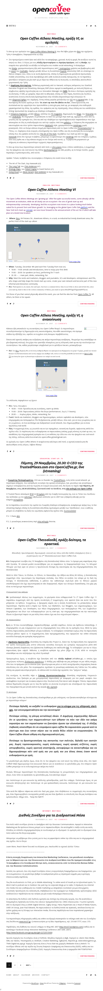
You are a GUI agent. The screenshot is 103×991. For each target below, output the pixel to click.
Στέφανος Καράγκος (19, 114)
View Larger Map (74, 261)
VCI (71, 99)
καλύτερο (28, 497)
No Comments (61, 819)
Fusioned (77, 983)
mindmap (70, 137)
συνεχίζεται (18, 499)
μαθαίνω (67, 122)
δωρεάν (63, 71)
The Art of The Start (48, 134)
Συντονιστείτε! (70, 511)
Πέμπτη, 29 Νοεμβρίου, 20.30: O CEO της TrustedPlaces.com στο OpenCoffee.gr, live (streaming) (51, 467)
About (16, 975)
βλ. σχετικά (52, 687)
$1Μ (32, 494)
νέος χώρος (57, 147)
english (46, 185)
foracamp (90, 114)
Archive (36, 975)
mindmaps (77, 125)
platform (84, 207)
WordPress (35, 983)
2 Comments (61, 548)
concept (29, 210)
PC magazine (56, 114)
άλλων (37, 114)
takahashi (49, 125)
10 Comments (61, 47)
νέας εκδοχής (42, 521)
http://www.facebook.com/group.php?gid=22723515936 (29, 932)
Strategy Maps (15, 169)
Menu (12, 26)
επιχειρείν (45, 458)
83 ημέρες (41, 494)
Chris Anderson (30, 166)
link (67, 647)
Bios (79, 51)
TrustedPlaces (59, 480)
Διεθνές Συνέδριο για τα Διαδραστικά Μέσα (51, 815)
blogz (79, 114)
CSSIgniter (62, 983)
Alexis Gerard (28, 172)
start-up (55, 458)
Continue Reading (87, 178)
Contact (45, 975)
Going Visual (14, 172)
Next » (28, 965)
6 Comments (61, 475)
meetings (51, 34)
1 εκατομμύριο (64, 68)
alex (18, 516)
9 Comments (61, 194)
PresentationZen (84, 128)
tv (62, 458)
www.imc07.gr (25, 921)
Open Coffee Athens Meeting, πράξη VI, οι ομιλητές (51, 40)
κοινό (13, 71)
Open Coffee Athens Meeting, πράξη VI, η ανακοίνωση (51, 317)
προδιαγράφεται (50, 150)
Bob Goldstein (40, 172)
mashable (24, 71)
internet (46, 811)
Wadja (14, 68)
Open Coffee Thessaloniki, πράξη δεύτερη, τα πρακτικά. (51, 542)
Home (8, 975)
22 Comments (61, 323)
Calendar (25, 975)
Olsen (42, 983)
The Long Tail (14, 166)
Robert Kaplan (31, 169)
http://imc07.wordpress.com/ (71, 927)
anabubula (16, 116)
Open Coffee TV (84, 294)
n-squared (80, 99)
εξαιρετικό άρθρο (19, 99)
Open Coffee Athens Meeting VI (43, 51)
